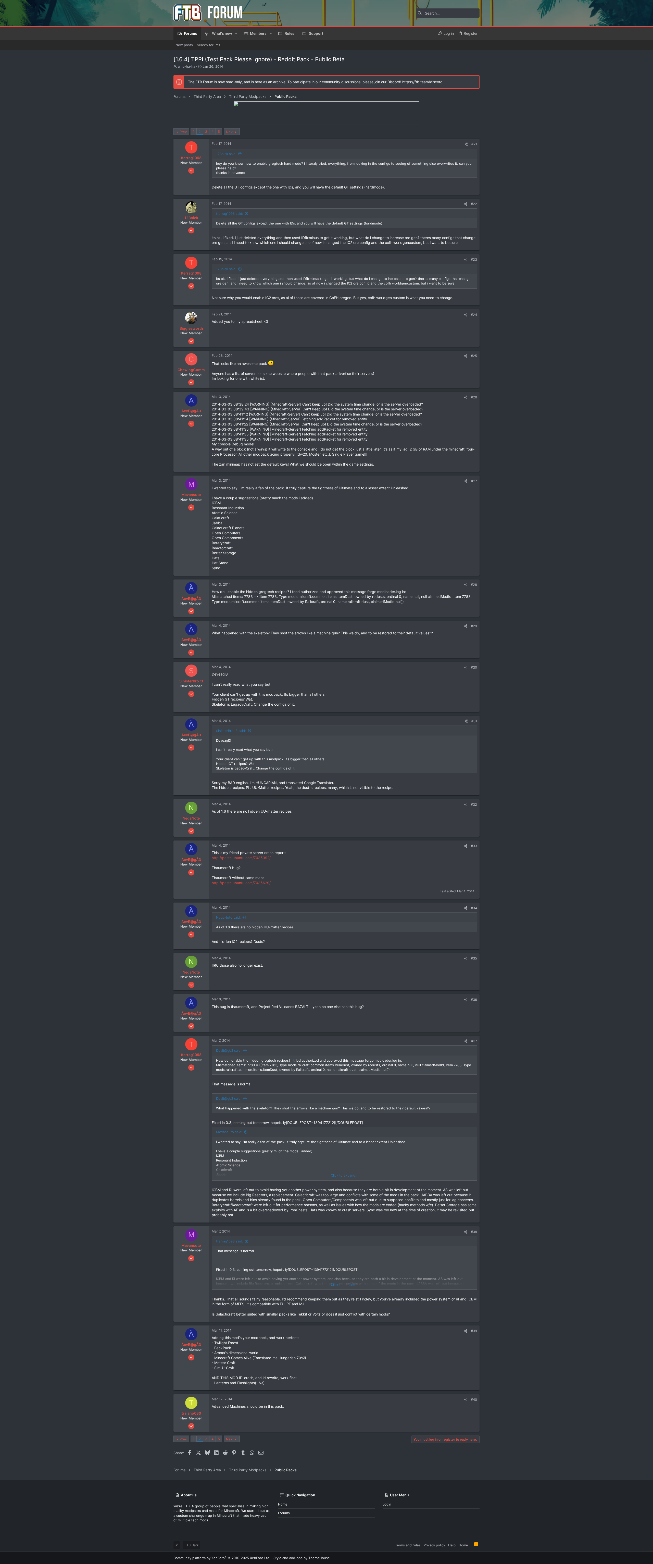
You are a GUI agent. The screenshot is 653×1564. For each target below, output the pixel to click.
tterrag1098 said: (229, 213)
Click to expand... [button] (344, 1175)
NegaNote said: (228, 917)
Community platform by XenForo (221, 1558)
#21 (474, 144)
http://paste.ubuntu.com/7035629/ (241, 883)
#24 (474, 315)
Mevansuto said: (229, 1132)
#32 (474, 804)
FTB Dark (191, 1545)
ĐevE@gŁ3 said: (229, 1050)
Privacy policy (434, 1545)
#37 (474, 1041)
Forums (284, 1513)
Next (230, 132)
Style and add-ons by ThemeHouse (301, 1558)
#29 (474, 626)
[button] (236, 33)
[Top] (471, 1544)
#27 (474, 481)
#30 (474, 667)
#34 (474, 908)
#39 (474, 1331)
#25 (474, 356)
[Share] (466, 144)
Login (387, 1504)
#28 (474, 585)
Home (282, 1504)
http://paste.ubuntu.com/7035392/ (241, 858)
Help (452, 1545)
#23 (474, 259)
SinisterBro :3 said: (231, 731)
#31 (474, 721)
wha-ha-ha (186, 66)
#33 (474, 846)
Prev (183, 132)
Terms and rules (408, 1545)
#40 (474, 1399)
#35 (474, 958)
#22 (474, 204)
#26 (474, 397)
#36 (474, 1000)
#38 (474, 1232)
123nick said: (226, 154)
